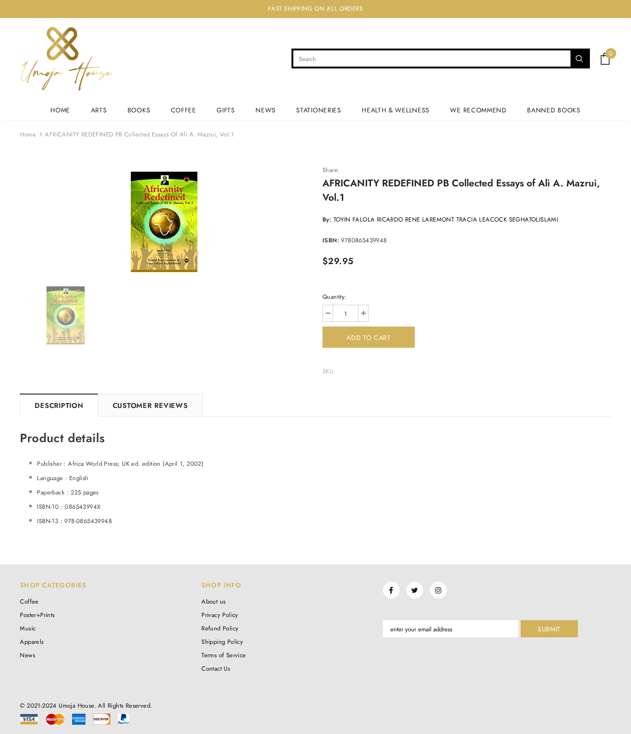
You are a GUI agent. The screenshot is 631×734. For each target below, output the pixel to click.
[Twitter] (415, 590)
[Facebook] (391, 590)
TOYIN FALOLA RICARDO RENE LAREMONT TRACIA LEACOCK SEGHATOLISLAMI (446, 219)
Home (28, 134)
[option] (164, 222)
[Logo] (66, 58)
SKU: (328, 371)
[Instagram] (438, 590)
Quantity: (334, 296)
